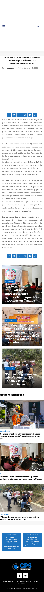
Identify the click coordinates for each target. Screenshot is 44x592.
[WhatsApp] (19, 115)
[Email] (24, 115)
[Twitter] (14, 115)
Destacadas (10, 282)
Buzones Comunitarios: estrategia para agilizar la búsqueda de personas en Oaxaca (21, 477)
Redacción (10, 68)
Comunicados (10, 320)
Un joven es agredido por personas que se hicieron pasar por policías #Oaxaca (32, 541)
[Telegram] (30, 115)
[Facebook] (9, 115)
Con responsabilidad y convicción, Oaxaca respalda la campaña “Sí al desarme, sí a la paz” (20, 436)
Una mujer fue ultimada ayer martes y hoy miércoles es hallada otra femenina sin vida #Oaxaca (11, 543)
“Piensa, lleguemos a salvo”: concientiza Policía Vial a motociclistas (19, 518)
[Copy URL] (35, 115)
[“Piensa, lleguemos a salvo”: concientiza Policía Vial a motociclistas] (22, 368)
